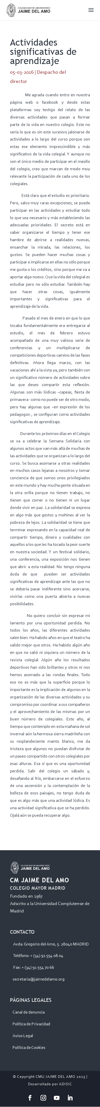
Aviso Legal (23, 1036)
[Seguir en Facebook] (30, 1097)
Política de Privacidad (31, 1024)
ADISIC (65, 1084)
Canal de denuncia (29, 1012)
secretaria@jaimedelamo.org (39, 979)
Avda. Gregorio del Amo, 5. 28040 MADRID (51, 944)
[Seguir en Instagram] (43, 1097)
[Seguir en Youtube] (56, 1097)
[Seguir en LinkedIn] (70, 1097)
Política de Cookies (29, 1048)
